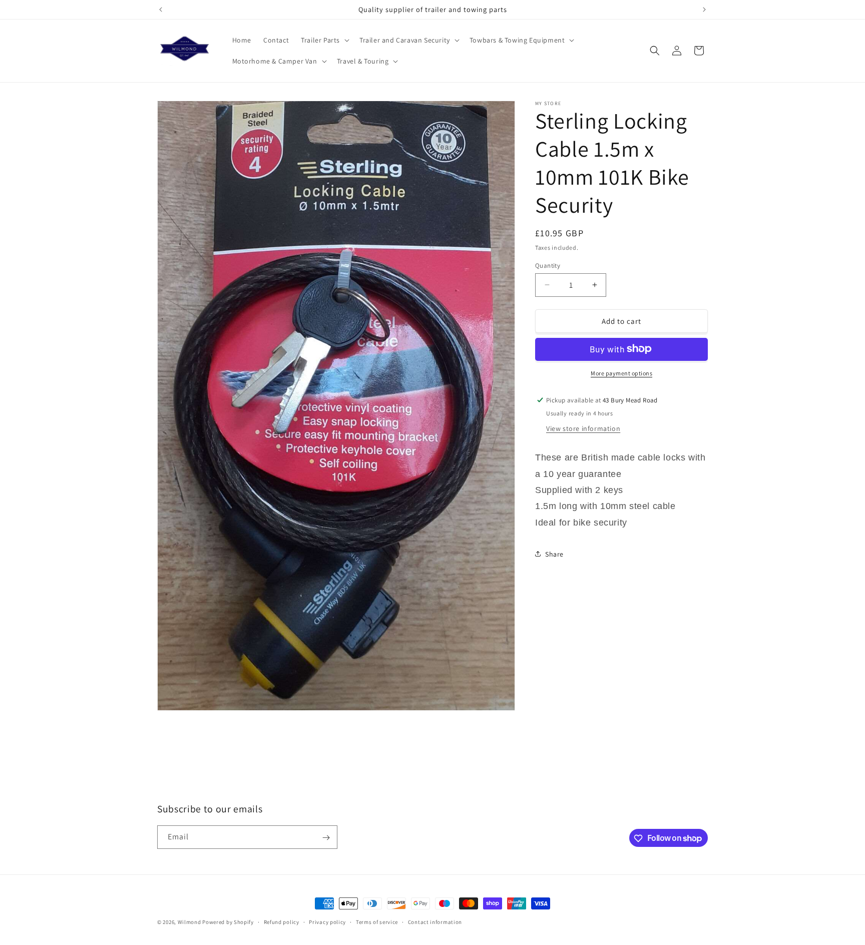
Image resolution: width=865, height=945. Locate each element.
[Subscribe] (326, 837)
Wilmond (189, 921)
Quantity (547, 265)
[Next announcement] (704, 9)
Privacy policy (327, 921)
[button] (324, 40)
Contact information (435, 921)
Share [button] (554, 553)
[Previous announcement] (161, 9)
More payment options (621, 372)
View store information (583, 427)
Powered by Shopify (228, 921)
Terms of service (377, 921)
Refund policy (281, 921)
